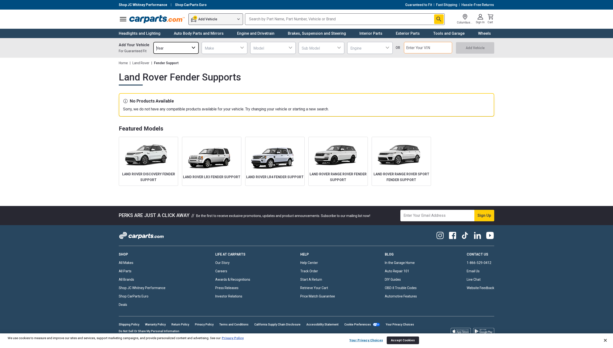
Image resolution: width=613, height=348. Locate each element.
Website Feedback (480, 288)
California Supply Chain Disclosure (277, 324)
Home (123, 63)
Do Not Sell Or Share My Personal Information (149, 331)
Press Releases (226, 288)
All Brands (126, 279)
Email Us (473, 271)
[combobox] (176, 48)
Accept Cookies (403, 340)
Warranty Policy (155, 324)
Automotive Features (401, 296)
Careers (221, 271)
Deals (123, 305)
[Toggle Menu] (123, 19)
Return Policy (180, 324)
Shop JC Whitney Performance (142, 288)
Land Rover (140, 63)
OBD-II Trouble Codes (401, 288)
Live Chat (474, 279)
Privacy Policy (204, 324)
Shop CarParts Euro (133, 296)
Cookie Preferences (357, 324)
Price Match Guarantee (317, 296)
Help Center (309, 263)
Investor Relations (228, 296)
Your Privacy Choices (400, 324)
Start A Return (311, 279)
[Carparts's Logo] (157, 19)
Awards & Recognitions (232, 279)
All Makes (126, 263)
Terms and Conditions (234, 324)
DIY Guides (393, 279)
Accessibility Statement (322, 324)
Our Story (222, 263)
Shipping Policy (129, 324)
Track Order (309, 271)
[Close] (605, 340)
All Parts (125, 271)
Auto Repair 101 (397, 271)
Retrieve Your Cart (314, 288)
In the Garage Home (400, 263)
